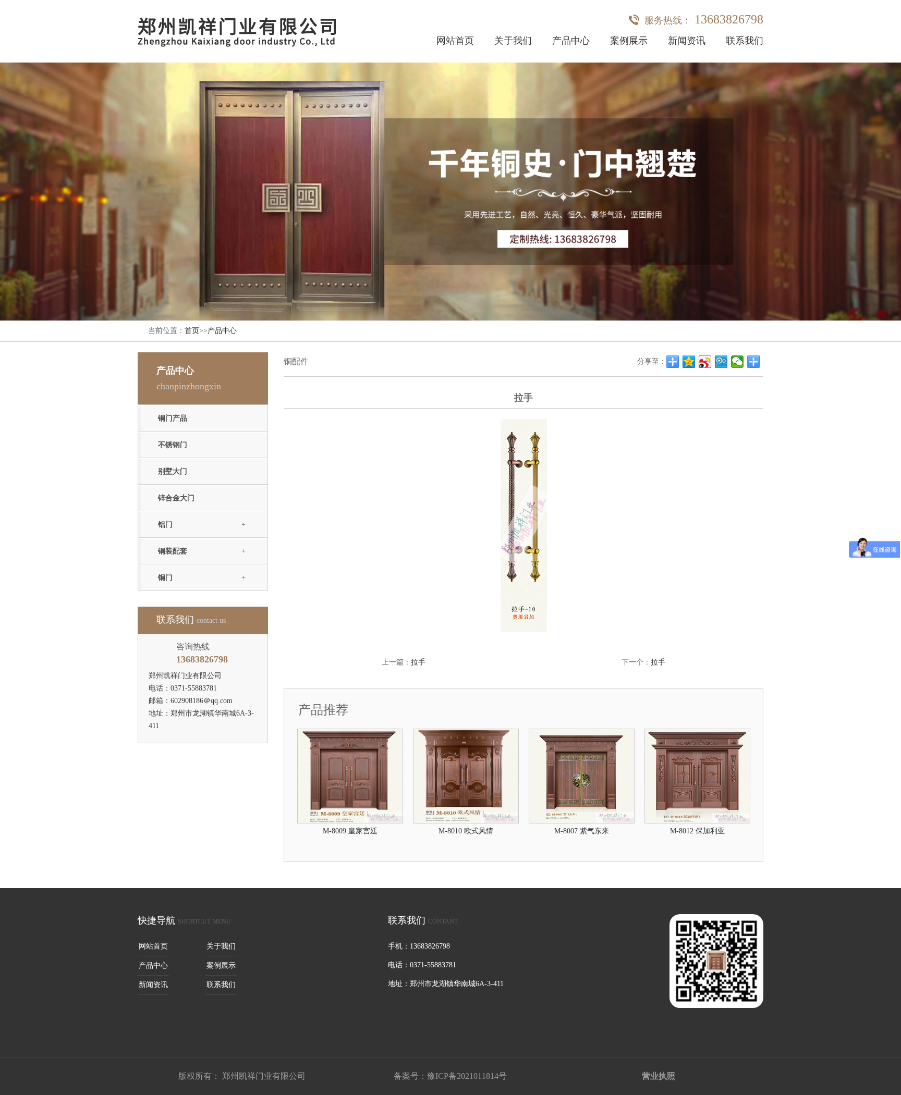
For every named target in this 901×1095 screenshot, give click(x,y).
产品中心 (571, 40)
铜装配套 (172, 551)
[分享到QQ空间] (689, 361)
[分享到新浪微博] (705, 361)
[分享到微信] (737, 361)
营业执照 (658, 1076)
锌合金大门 (176, 498)
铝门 (165, 524)
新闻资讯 (686, 40)
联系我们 (744, 40)
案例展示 (629, 40)
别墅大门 (172, 471)
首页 (192, 331)
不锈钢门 (172, 445)
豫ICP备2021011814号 (467, 1076)
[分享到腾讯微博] (721, 361)
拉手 (418, 662)
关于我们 (513, 40)
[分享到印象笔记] (753, 361)
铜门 (165, 578)
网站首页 (455, 40)
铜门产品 (172, 418)
